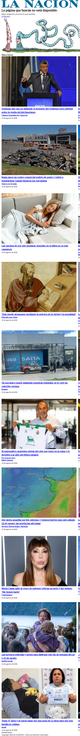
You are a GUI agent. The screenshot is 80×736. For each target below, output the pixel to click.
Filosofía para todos (9, 317)
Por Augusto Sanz (8, 458)
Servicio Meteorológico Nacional (15, 527)
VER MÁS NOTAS (7, 732)
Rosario (5, 389)
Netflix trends (7, 661)
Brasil (4, 727)
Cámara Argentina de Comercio (15, 115)
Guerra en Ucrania (9, 184)
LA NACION (6, 16)
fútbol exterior (7, 460)
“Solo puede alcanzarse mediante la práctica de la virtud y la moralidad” (39, 314)
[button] (39, 81)
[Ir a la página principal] (40, 7)
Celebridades (7, 595)
